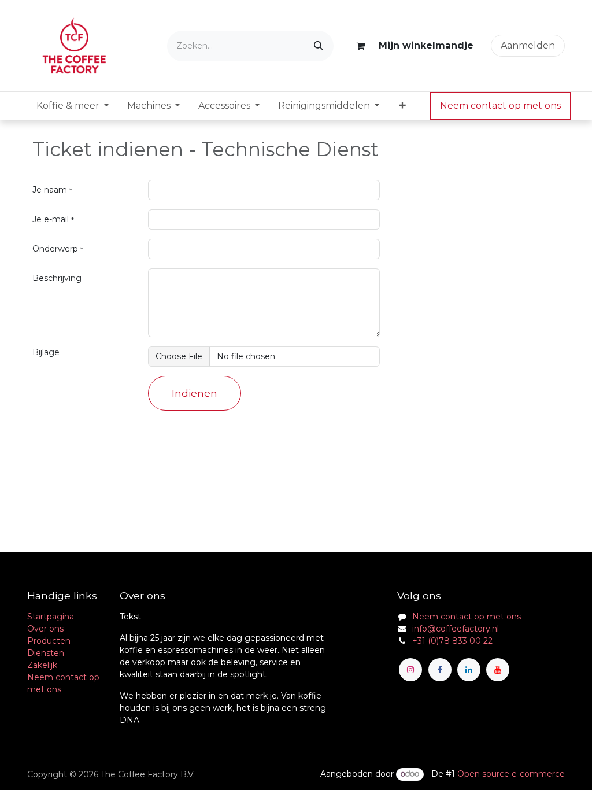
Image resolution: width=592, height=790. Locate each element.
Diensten (45, 653)
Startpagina (50, 616)
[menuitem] (72, 105)
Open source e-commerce (511, 774)
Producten (49, 641)
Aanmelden (528, 45)
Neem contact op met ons (500, 105)
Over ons (45, 628)
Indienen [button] (194, 393)
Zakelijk (42, 665)
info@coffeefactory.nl (455, 628)
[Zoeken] (319, 46)
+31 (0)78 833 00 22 (452, 641)
